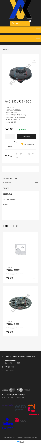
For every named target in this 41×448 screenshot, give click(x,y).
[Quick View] (7, 405)
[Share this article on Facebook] (16, 153)
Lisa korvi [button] (34, 278)
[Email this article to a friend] (16, 157)
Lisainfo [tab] (5, 188)
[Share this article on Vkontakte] (32, 153)
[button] (34, 60)
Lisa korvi (26, 137)
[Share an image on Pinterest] (28, 153)
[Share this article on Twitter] (20, 153)
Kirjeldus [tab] (6, 182)
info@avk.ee (9, 367)
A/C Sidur (13, 178)
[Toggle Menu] (38, 30)
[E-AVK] (20, 18)
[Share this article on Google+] (24, 153)
